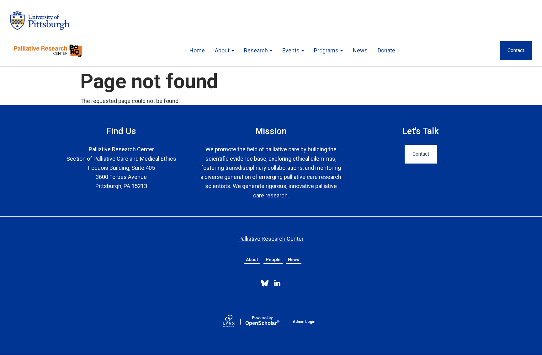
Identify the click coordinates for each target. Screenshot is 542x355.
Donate (386, 50)
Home (197, 50)
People (273, 259)
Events (291, 50)
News (360, 50)
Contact (515, 50)
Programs (327, 50)
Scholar (262, 321)
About (223, 50)
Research (256, 50)
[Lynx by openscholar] (234, 321)
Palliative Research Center (271, 238)
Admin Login (304, 322)
